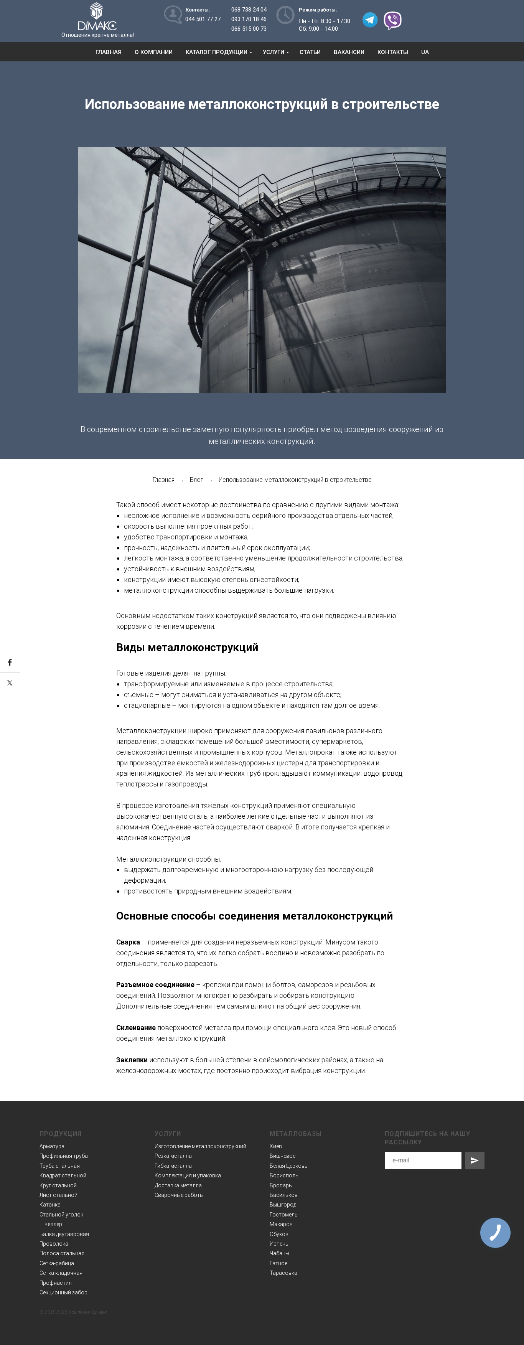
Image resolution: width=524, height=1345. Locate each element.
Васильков (284, 1195)
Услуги (273, 52)
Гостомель (284, 1214)
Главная (109, 52)
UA (425, 52)
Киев (276, 1146)
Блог (196, 479)
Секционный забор (63, 1292)
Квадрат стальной (63, 1175)
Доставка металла (178, 1185)
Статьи (310, 52)
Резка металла (173, 1156)
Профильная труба (64, 1156)
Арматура (52, 1146)
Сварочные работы (179, 1195)
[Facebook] (10, 663)
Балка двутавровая (64, 1234)
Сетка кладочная (61, 1273)
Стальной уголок (61, 1214)
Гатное (278, 1263)
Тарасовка (283, 1273)
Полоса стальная (62, 1253)
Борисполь (284, 1175)
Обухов (279, 1234)
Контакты (392, 52)
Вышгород (283, 1205)
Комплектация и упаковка (188, 1175)
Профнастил (56, 1283)
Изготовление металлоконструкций (200, 1146)
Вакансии (349, 52)
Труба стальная (60, 1166)
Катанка (50, 1205)
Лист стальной (58, 1195)
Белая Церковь (289, 1166)
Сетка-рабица (57, 1263)
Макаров (281, 1224)
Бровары (281, 1185)
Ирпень (279, 1244)
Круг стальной (58, 1185)
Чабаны (279, 1253)
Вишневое (282, 1156)
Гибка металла (173, 1166)
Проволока (54, 1244)
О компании (154, 52)
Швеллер (51, 1224)
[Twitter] (10, 683)
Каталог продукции (216, 52)
